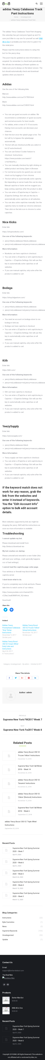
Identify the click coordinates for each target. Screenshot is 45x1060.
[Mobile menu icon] (41, 3)
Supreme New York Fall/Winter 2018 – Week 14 (30, 767)
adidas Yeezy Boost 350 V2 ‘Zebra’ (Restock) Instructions (30, 795)
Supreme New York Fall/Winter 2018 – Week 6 (30, 809)
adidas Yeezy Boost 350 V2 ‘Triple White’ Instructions (21, 823)
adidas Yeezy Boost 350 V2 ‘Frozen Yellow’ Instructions (29, 754)
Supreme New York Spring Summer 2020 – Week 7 (26, 849)
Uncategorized (26, 17)
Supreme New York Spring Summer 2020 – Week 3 (26, 894)
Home (16, 17)
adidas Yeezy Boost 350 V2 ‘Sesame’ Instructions (29, 781)
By (26, 664)
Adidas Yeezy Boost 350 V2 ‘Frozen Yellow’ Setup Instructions (31, 627)
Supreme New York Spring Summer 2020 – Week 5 (26, 872)
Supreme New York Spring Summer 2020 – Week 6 (26, 861)
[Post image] (9, 756)
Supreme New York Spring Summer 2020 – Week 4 (26, 883)
